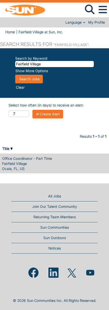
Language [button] (74, 22)
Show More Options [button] (31, 71)
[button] (102, 10)
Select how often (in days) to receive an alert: (46, 105)
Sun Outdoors (54, 238)
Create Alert (49, 114)
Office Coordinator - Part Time (27, 158)
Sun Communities (54, 227)
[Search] (89, 9)
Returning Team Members (54, 217)
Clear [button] (20, 87)
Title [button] (6, 148)
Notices (54, 248)
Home (10, 32)
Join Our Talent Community (54, 206)
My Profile (96, 22)
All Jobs (54, 196)
